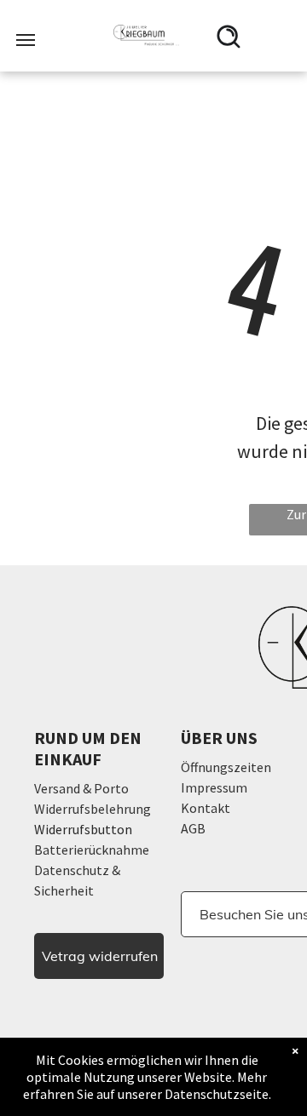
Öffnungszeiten (226, 766)
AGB (193, 828)
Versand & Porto (81, 788)
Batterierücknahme (91, 849)
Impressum (214, 787)
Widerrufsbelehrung (92, 808)
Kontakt (205, 807)
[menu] (26, 40)
